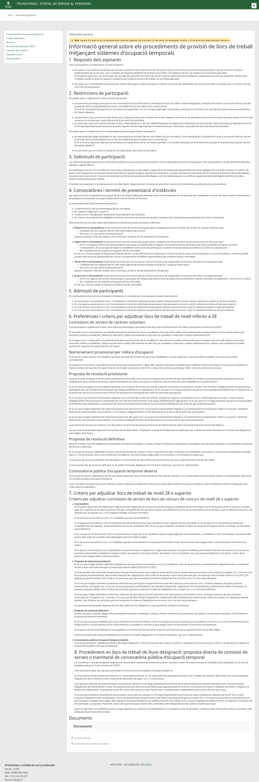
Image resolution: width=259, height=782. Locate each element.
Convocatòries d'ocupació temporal (24, 34)
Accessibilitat (131, 764)
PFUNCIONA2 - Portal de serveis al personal (54, 3)
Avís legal (146, 764)
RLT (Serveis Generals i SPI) (20, 46)
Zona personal (13, 54)
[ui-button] (254, 5)
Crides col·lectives (15, 38)
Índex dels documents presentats (92, 743)
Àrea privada (12, 58)
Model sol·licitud (83, 738)
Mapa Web (116, 764)
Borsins (10, 42)
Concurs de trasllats (16, 50)
